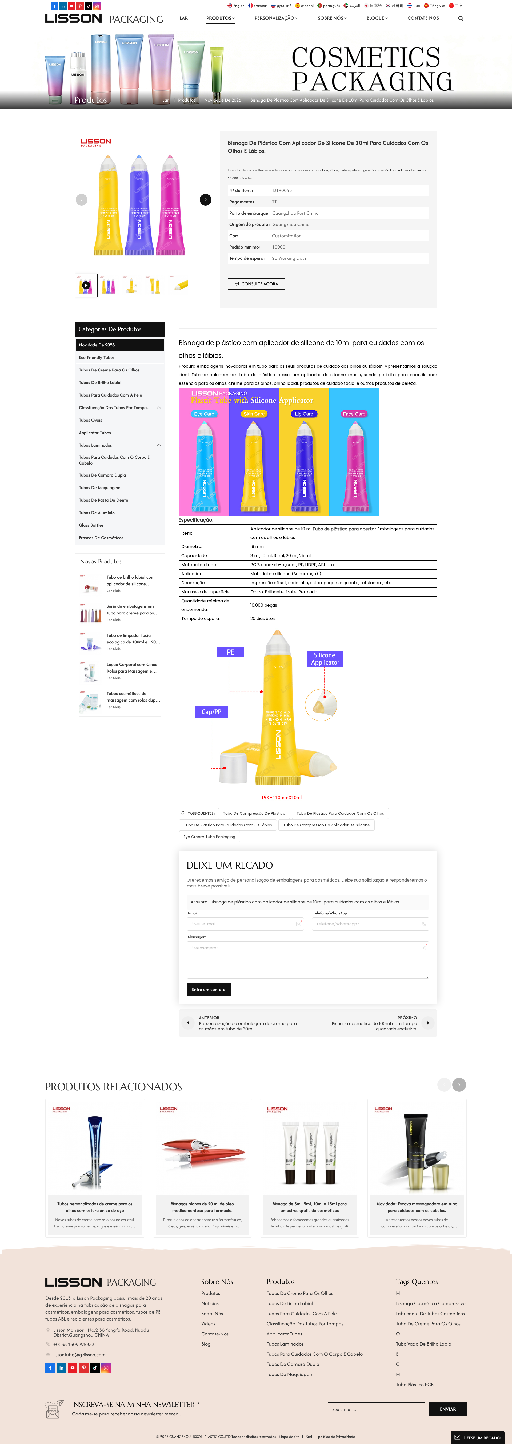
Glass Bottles (91, 525)
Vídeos (208, 1323)
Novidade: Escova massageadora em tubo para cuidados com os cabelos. (417, 1207)
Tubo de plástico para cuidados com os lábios (228, 825)
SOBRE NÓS (330, 18)
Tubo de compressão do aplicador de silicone (326, 825)
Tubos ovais (90, 420)
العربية (354, 5)
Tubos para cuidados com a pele (110, 395)
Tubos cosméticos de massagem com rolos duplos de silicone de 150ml (134, 696)
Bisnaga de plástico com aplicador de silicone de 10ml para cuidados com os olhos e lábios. (305, 902)
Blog (206, 1343)
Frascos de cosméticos (101, 537)
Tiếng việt (437, 5)
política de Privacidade (336, 1436)
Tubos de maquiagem (100, 487)
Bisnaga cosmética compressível (431, 1303)
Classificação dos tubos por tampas (114, 407)
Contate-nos (423, 18)
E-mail (192, 913)
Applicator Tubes (95, 432)
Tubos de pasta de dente (103, 500)
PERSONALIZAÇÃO (274, 18)
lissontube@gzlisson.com (79, 1355)
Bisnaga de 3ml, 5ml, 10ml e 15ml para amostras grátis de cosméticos (310, 1207)
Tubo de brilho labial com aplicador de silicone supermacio (131, 580)
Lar (184, 18)
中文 (459, 5)
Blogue (375, 18)
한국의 (397, 5)
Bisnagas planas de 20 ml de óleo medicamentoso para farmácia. (202, 1207)
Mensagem (197, 936)
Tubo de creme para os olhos (428, 1323)
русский (284, 5)
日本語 (376, 5)
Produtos (218, 18)
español (307, 5)
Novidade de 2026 (223, 100)
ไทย (416, 5)
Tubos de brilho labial (100, 382)
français (260, 5)
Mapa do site (289, 1436)
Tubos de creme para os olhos (109, 370)
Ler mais (114, 590)
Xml (309, 1436)
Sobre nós (212, 1313)
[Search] (461, 18)
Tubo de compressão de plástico (254, 813)
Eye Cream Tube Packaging (209, 836)
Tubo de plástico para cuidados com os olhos (340, 813)
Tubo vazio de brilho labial (424, 1343)
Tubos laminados (95, 445)
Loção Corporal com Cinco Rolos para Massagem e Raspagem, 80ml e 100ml (132, 667)
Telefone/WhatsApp (330, 913)
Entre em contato (208, 989)
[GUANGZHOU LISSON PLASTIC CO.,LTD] (73, 18)
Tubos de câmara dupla (102, 475)
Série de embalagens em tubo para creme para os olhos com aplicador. (130, 609)
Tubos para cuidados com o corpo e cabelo (114, 460)
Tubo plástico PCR (415, 1384)
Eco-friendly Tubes (97, 357)
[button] (205, 200)
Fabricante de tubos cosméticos (430, 1313)
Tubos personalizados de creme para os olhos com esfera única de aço (95, 1207)
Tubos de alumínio (97, 512)
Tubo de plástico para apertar (345, 529)
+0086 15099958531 (75, 1344)
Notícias (210, 1303)
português (331, 5)
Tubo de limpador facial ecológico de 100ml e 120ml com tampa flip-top (134, 638)
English (239, 5)
